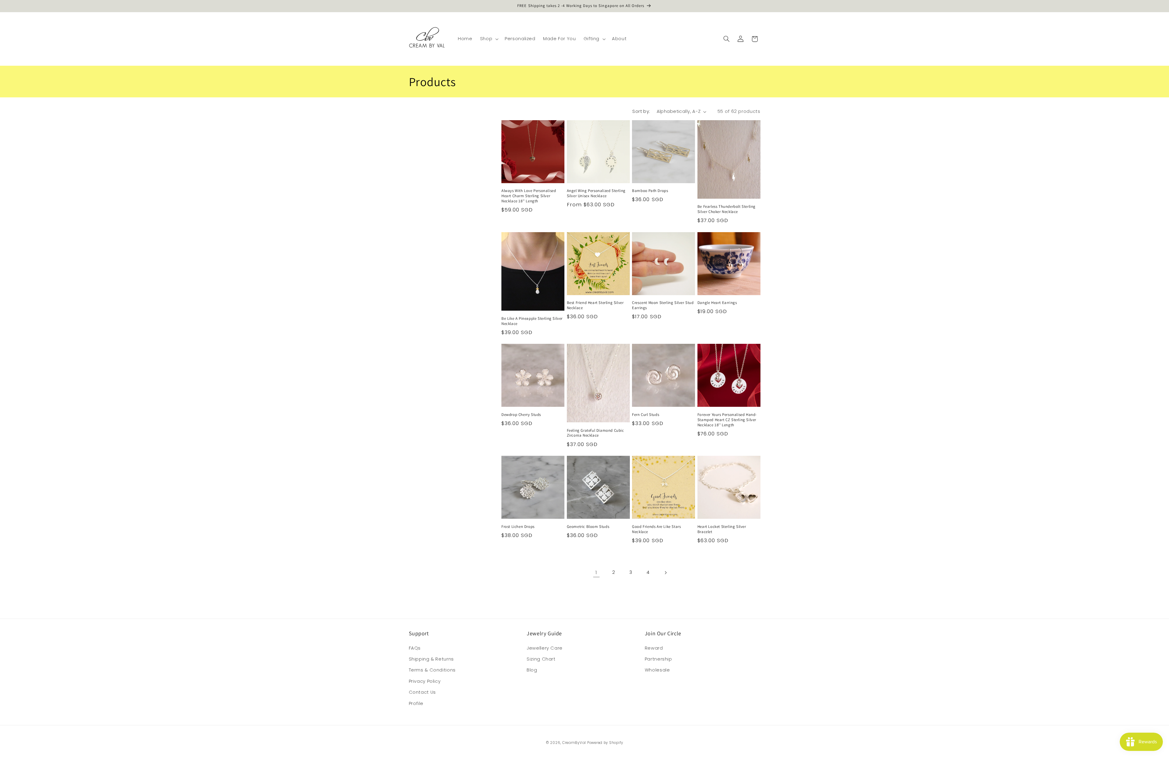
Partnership (658, 659)
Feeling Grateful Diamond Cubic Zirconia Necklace (595, 433)
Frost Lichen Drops (518, 526)
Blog (532, 670)
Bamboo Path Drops (650, 190)
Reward (654, 648)
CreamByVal (574, 742)
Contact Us (422, 692)
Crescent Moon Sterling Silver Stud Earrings (662, 305)
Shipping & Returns (431, 659)
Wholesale (657, 670)
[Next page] (665, 573)
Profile (416, 703)
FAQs (415, 648)
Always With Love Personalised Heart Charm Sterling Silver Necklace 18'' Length (528, 196)
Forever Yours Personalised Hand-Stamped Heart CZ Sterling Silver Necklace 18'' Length (727, 419)
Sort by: (641, 111)
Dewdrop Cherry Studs (521, 414)
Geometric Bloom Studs (588, 526)
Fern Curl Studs (645, 414)
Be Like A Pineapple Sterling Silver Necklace (532, 321)
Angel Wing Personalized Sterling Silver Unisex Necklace (596, 193)
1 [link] (596, 572)
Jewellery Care (545, 648)
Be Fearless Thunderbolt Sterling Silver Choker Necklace (726, 209)
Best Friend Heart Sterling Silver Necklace (595, 305)
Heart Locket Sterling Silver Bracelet (721, 529)
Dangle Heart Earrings (717, 302)
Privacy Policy (425, 681)
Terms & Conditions (432, 670)
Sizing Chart (541, 659)
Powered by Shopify (605, 742)
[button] (488, 39)
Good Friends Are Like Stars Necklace (656, 529)
